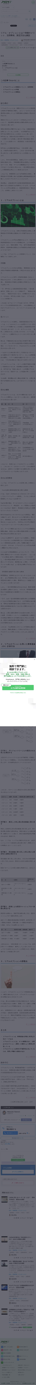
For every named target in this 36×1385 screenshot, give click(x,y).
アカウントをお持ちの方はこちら (18, 692)
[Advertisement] (18, 709)
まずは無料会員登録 (18, 688)
